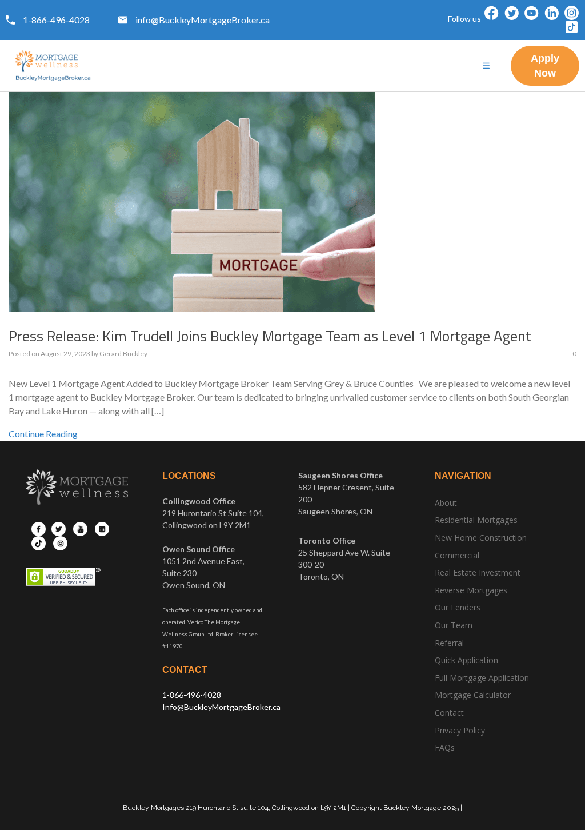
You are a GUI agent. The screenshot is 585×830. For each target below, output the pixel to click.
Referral (449, 642)
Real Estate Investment (477, 572)
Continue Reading (43, 433)
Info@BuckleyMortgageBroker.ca (221, 707)
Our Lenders (457, 607)
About (446, 502)
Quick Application (466, 660)
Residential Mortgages (476, 519)
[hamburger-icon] (486, 66)
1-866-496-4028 (191, 695)
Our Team (453, 625)
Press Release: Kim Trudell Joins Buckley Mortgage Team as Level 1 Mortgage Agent (270, 336)
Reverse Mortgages (471, 590)
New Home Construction (481, 537)
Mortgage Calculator (473, 694)
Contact (449, 712)
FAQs (445, 747)
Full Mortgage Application (482, 677)
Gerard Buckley (123, 353)
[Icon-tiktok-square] (571, 27)
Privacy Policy (460, 730)
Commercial (457, 555)
